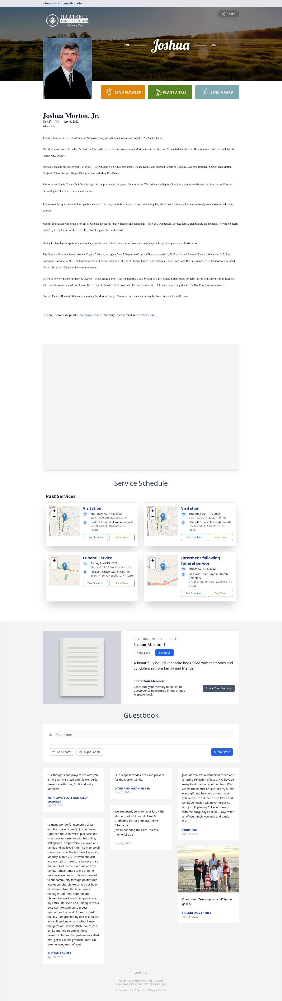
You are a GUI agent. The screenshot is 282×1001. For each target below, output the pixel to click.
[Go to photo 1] (196, 889)
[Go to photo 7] (209, 888)
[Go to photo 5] (205, 888)
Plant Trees (122, 537)
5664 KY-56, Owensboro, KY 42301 (112, 575)
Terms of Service (151, 984)
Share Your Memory (218, 688)
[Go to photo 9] (214, 888)
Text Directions (95, 537)
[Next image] (235, 869)
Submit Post (222, 752)
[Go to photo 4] (202, 888)
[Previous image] (181, 869)
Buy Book (164, 652)
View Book (143, 652)
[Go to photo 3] (200, 888)
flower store (147, 314)
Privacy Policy (130, 984)
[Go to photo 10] (216, 888)
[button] (64, 517)
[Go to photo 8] (212, 888)
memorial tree (89, 314)
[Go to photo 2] (198, 888)
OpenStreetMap (145, 990)
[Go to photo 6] (207, 888)
